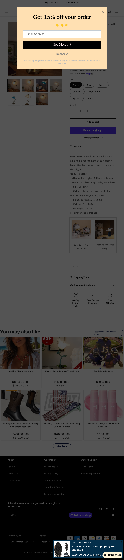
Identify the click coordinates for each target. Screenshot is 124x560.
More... (97, 555)
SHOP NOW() (112, 555)
